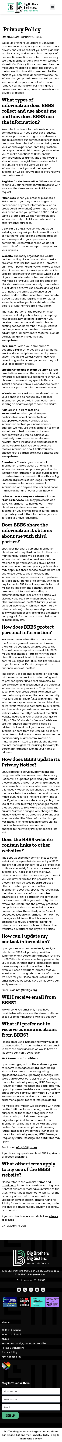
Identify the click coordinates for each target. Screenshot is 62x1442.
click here (21, 1157)
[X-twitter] (25, 1290)
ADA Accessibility (11, 1356)
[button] (52, 7)
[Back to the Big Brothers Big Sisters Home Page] (31, 1258)
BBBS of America (11, 1330)
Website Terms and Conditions (26, 1183)
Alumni (5, 1339)
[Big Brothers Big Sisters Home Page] (23, 7)
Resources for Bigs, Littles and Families (24, 1343)
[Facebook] (19, 1290)
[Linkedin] (43, 1290)
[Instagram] (31, 1290)
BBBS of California (12, 1334)
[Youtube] (37, 1290)
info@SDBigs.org (26, 990)
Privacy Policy (9, 1352)
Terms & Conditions (13, 1347)
